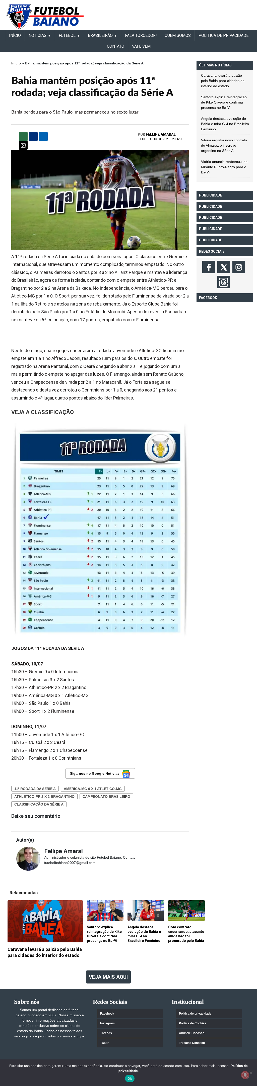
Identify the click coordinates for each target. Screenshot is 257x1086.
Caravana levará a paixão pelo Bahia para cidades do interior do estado (222, 80)
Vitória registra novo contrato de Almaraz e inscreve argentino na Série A (224, 145)
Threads (106, 1033)
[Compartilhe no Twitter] (43, 136)
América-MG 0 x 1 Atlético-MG (93, 789)
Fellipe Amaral (161, 134)
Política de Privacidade (223, 35)
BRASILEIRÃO (100, 35)
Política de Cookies (192, 1023)
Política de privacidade (195, 1013)
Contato (115, 46)
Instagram (107, 1023)
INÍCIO (15, 35)
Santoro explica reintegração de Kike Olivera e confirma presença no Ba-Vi (224, 102)
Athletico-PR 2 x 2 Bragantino (44, 797)
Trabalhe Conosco (192, 1043)
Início (16, 63)
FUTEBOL (67, 35)
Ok (129, 1078)
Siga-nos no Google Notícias (94, 773)
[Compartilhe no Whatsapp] (23, 136)
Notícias (37, 35)
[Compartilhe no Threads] (23, 145)
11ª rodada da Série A (35, 789)
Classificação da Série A (38, 804)
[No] (250, 1072)
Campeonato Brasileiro (106, 797)
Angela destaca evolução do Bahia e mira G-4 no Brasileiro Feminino (225, 124)
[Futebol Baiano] (45, 16)
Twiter (104, 1043)
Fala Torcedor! (141, 35)
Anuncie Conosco (191, 1033)
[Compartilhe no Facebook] (33, 136)
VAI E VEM (141, 46)
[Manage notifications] (245, 1075)
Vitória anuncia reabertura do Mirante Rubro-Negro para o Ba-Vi (224, 167)
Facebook (107, 1013)
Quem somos (178, 35)
